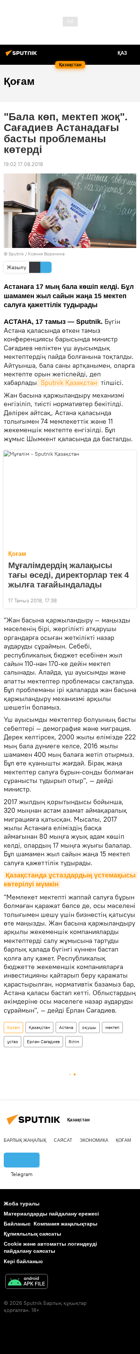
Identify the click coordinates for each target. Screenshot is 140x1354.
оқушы (89, 1027)
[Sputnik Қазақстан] (22, 55)
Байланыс (17, 1224)
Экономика (94, 1140)
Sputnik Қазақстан (68, 382)
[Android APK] (26, 1282)
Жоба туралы (22, 1204)
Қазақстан (39, 1027)
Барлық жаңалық (25, 1140)
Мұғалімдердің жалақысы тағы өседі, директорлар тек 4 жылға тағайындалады (68, 575)
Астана (66, 1027)
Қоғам (17, 554)
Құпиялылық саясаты (32, 1234)
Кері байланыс (23, 1261)
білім (74, 1041)
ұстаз (12, 1041)
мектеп (112, 1027)
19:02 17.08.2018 (23, 164)
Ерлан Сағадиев (43, 1041)
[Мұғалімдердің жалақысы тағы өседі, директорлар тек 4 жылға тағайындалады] (70, 498)
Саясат (63, 1140)
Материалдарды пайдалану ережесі (51, 1214)
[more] (127, 599)
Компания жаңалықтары (65, 1224)
